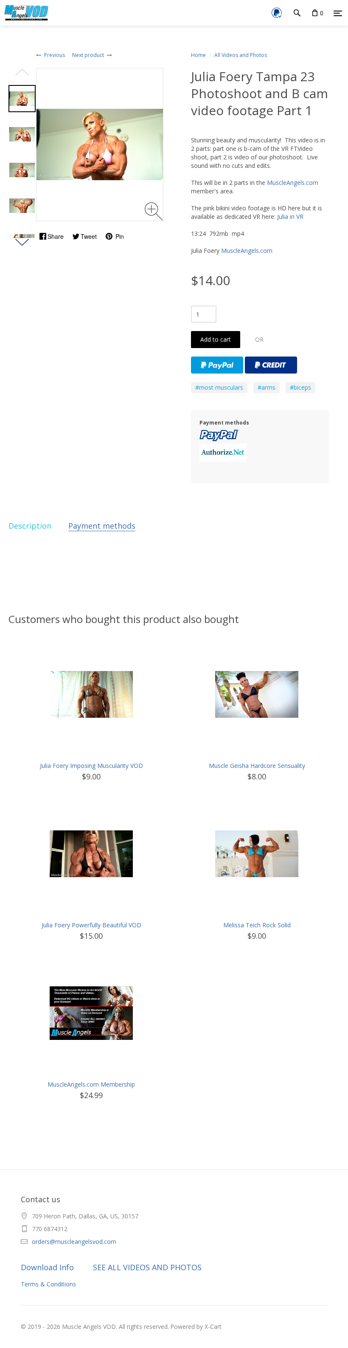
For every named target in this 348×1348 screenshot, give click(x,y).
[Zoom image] (154, 211)
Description (29, 526)
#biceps (300, 387)
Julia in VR (290, 216)
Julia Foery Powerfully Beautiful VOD (91, 925)
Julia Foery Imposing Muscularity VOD (91, 766)
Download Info (47, 1267)
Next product (88, 55)
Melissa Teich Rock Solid (257, 925)
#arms (266, 387)
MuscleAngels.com (292, 182)
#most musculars (219, 387)
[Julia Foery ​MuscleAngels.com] (22, 98)
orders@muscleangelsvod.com (74, 1242)
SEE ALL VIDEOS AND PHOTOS (147, 1267)
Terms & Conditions (48, 1284)
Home (198, 55)
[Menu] (338, 13)
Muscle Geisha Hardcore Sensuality (257, 766)
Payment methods (101, 526)
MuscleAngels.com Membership (91, 1084)
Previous (54, 55)
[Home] (25, 12)
